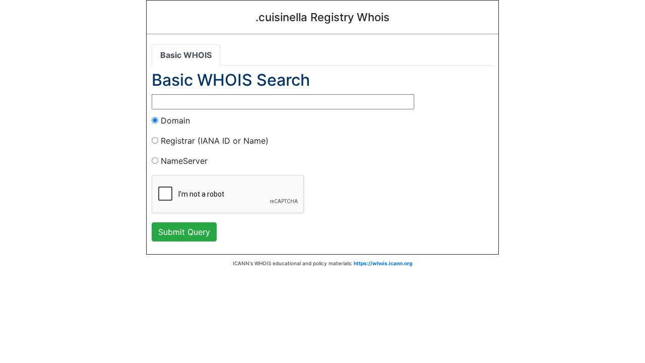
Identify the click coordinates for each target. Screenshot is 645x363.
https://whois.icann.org (383, 263)
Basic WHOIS (186, 55)
